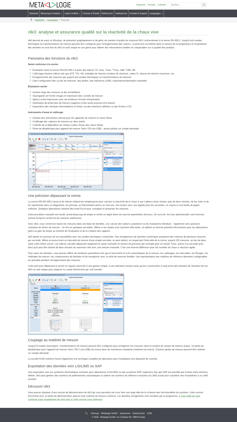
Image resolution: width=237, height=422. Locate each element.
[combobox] (185, 4)
